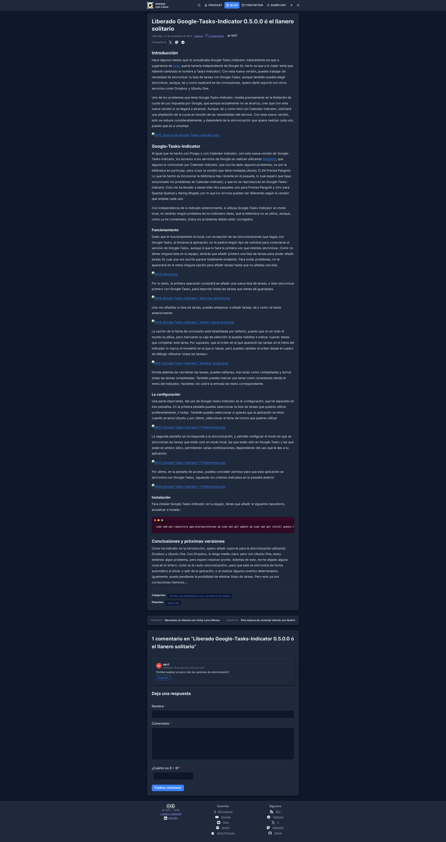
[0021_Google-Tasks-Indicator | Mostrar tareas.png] (223, 363)
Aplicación (173, 602)
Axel (176, 66)
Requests (269, 159)
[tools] (291, 5)
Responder (163, 677)
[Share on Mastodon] (176, 42)
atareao (198, 35)
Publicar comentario (168, 787)
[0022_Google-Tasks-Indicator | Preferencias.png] (223, 427)
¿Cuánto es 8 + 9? (166, 768)
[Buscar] (199, 5)
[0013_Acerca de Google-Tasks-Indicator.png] (223, 135)
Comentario (162, 723)
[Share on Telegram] (182, 42)
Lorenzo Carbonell (170, 813)
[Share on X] (170, 42)
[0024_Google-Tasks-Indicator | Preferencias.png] (223, 487)
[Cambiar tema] (298, 5)
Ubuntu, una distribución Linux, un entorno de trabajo (199, 595)
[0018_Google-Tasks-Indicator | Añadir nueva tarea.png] (223, 322)
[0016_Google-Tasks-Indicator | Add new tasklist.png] (223, 298)
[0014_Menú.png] (223, 274)
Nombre (159, 706)
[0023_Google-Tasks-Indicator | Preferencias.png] (223, 463)
